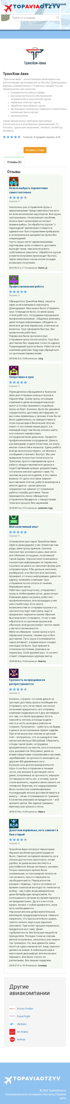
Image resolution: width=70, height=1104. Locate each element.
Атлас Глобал (25, 1008)
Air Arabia (22, 1031)
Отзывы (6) (14, 162)
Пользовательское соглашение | (24, 1094)
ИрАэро (22, 1024)
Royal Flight (23, 1016)
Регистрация (59, 4)
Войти (46, 4)
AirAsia (21, 1039)
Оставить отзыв (35, 150)
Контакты (49, 1094)
